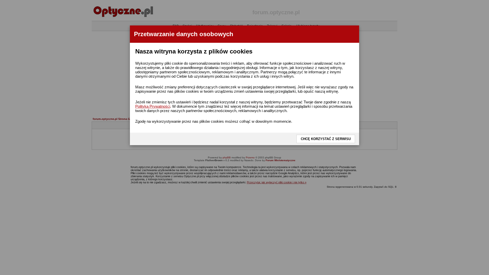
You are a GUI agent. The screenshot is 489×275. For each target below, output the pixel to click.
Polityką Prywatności (152, 106)
